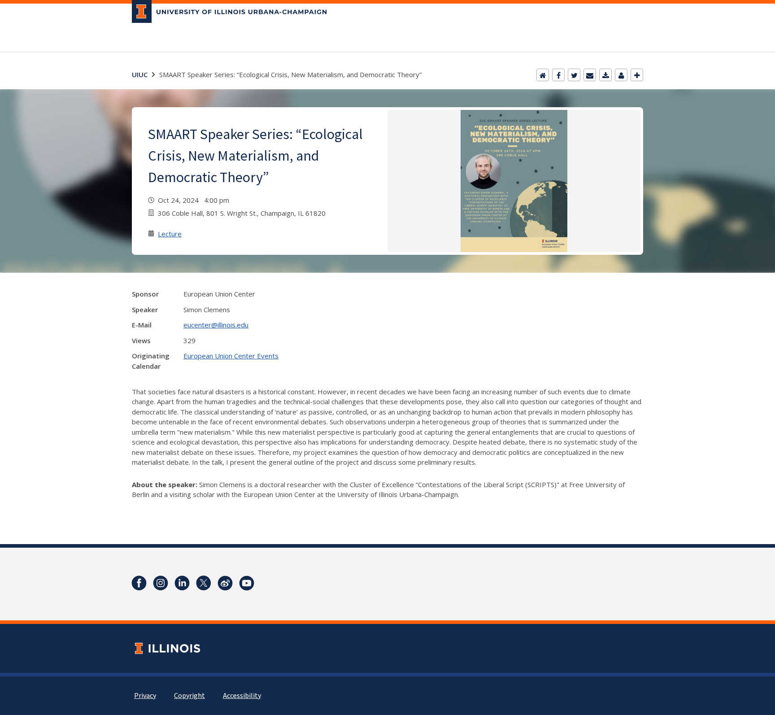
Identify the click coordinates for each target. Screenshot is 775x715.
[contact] (621, 75)
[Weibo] (225, 583)
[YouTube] (247, 583)
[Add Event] (637, 75)
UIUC (140, 74)
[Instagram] (160, 583)
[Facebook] (558, 75)
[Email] (589, 75)
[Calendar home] (542, 75)
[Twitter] (574, 75)
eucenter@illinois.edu (215, 324)
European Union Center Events (231, 355)
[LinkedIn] (182, 583)
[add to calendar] (605, 75)
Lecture (170, 233)
